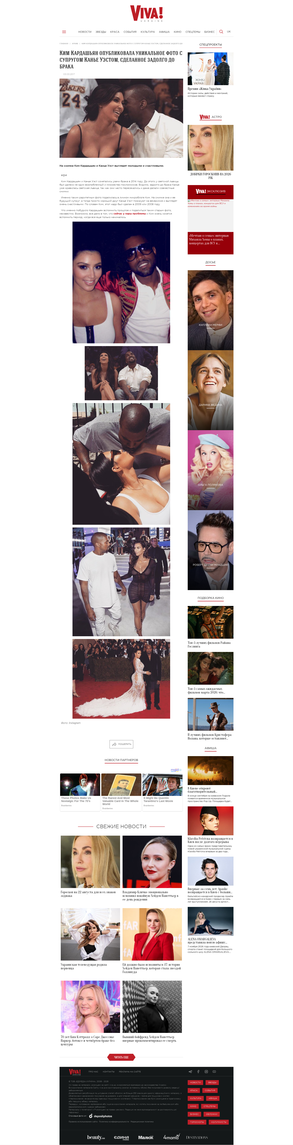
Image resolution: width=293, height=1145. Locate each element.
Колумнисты (218, 1122)
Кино (193, 1106)
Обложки (211, 1114)
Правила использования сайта (83, 1122)
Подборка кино (211, 598)
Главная (64, 43)
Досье (211, 262)
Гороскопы (197, 1122)
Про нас (93, 1072)
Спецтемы (209, 1106)
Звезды (212, 1082)
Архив (75, 43)
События (210, 1090)
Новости (195, 1082)
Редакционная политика (142, 1122)
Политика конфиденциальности (114, 1122)
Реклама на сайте (130, 1072)
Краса (193, 1090)
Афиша (211, 748)
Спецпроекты (210, 45)
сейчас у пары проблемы (130, 214)
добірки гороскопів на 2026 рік (210, 176)
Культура (195, 1098)
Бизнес (194, 1114)
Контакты (108, 1072)
